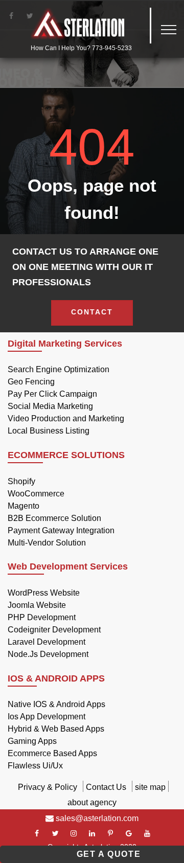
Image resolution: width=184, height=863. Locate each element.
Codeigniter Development (54, 629)
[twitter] (55, 833)
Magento (23, 506)
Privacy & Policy (47, 787)
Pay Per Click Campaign (52, 394)
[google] (128, 833)
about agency (92, 802)
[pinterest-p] (110, 833)
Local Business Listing (48, 430)
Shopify (21, 481)
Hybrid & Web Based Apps (56, 728)
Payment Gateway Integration (61, 530)
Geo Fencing (31, 381)
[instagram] (73, 833)
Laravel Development (46, 642)
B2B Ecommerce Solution (54, 518)
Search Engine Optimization (58, 369)
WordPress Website (44, 592)
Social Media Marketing (50, 406)
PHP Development (42, 617)
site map (150, 787)
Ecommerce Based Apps (52, 753)
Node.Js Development (48, 654)
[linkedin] (92, 833)
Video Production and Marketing (66, 418)
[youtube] (147, 833)
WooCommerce (36, 493)
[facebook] (36, 833)
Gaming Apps (32, 741)
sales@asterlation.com (96, 818)
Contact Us (106, 787)
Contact (92, 312)
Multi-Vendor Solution (47, 542)
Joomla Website (37, 605)
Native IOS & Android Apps (56, 704)
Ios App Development (46, 716)
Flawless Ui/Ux (35, 765)
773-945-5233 (112, 48)
